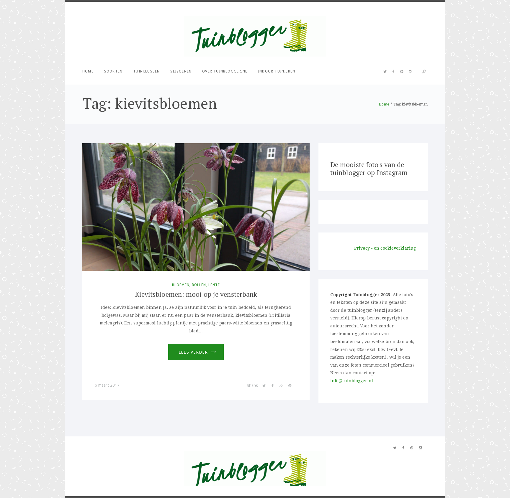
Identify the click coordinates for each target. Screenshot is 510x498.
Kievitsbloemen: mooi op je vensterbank (196, 294)
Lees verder (193, 352)
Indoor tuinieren (276, 71)
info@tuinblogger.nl (351, 380)
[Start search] (424, 71)
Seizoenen (181, 71)
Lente (214, 285)
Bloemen (180, 285)
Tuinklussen (146, 71)
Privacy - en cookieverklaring (385, 248)
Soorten (113, 71)
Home (88, 71)
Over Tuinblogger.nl (224, 71)
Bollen (199, 285)
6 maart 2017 (107, 385)
